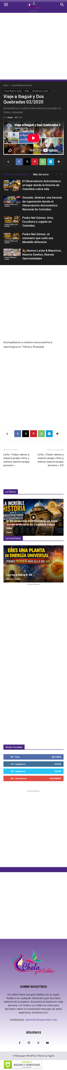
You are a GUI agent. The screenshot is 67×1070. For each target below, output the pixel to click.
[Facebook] (19, 161)
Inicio (5, 85)
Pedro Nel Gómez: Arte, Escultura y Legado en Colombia (38, 221)
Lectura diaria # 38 (19, 574)
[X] (27, 161)
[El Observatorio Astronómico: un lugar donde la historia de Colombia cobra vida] (12, 185)
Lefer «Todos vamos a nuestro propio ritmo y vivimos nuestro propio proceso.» (16, 460)
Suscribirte (55, 778)
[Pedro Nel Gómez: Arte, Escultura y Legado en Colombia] (12, 222)
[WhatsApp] (42, 161)
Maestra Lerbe (13, 579)
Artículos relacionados (16, 174)
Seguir (57, 764)
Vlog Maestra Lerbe (40, 91)
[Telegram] (50, 161)
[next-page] (62, 174)
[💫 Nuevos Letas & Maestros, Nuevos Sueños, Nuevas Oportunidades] (12, 254)
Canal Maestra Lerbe (22, 85)
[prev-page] (56, 174)
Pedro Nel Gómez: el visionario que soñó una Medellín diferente (37, 238)
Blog (6, 189)
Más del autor (41, 174)
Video (27, 91)
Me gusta (56, 757)
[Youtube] (47, 1043)
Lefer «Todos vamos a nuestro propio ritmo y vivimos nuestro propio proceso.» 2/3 (50, 460)
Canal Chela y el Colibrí (11, 205)
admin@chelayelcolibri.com (41, 1019)
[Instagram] (28, 1042)
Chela (10, 117)
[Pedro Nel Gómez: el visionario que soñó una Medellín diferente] (12, 238)
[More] (58, 161)
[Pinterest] (34, 161)
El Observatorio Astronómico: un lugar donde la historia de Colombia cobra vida (41, 185)
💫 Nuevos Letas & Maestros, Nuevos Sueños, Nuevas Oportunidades (42, 254)
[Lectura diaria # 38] (33, 563)
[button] (5, 4)
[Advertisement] (33, 46)
